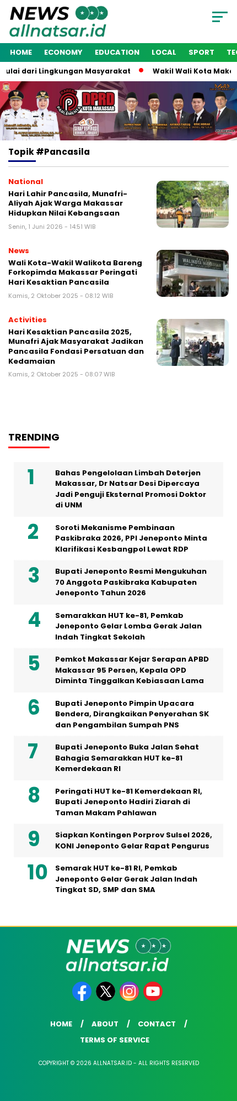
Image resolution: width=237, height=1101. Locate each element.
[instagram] (130, 998)
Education (117, 52)
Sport (201, 52)
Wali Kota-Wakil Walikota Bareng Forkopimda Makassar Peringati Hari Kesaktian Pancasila (75, 272)
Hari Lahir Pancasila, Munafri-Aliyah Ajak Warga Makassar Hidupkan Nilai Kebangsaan (67, 203)
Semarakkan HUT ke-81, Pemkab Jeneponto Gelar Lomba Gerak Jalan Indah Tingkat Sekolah (128, 626)
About (104, 1024)
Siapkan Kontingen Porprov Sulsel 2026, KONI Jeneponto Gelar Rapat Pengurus (133, 840)
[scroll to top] (220, 1036)
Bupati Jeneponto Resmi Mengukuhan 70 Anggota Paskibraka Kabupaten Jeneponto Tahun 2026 (131, 582)
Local (164, 52)
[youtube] (154, 998)
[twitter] (106, 998)
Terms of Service (114, 1040)
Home (21, 52)
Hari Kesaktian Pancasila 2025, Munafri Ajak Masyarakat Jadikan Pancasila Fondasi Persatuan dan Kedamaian (76, 346)
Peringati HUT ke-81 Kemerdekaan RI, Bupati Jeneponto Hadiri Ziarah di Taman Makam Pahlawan (128, 802)
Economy (63, 52)
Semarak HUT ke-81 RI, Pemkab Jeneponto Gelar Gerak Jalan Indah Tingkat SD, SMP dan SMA (126, 879)
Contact (157, 1024)
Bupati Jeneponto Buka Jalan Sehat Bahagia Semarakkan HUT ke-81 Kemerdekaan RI (127, 758)
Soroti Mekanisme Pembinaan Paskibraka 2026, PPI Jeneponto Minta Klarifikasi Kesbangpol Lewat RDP (131, 538)
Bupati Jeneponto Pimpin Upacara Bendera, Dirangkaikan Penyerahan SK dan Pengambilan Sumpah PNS (132, 714)
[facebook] (83, 998)
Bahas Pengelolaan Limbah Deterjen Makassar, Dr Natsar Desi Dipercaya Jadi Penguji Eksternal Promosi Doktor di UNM (130, 489)
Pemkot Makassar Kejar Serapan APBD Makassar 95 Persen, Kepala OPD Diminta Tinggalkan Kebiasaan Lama (132, 670)
